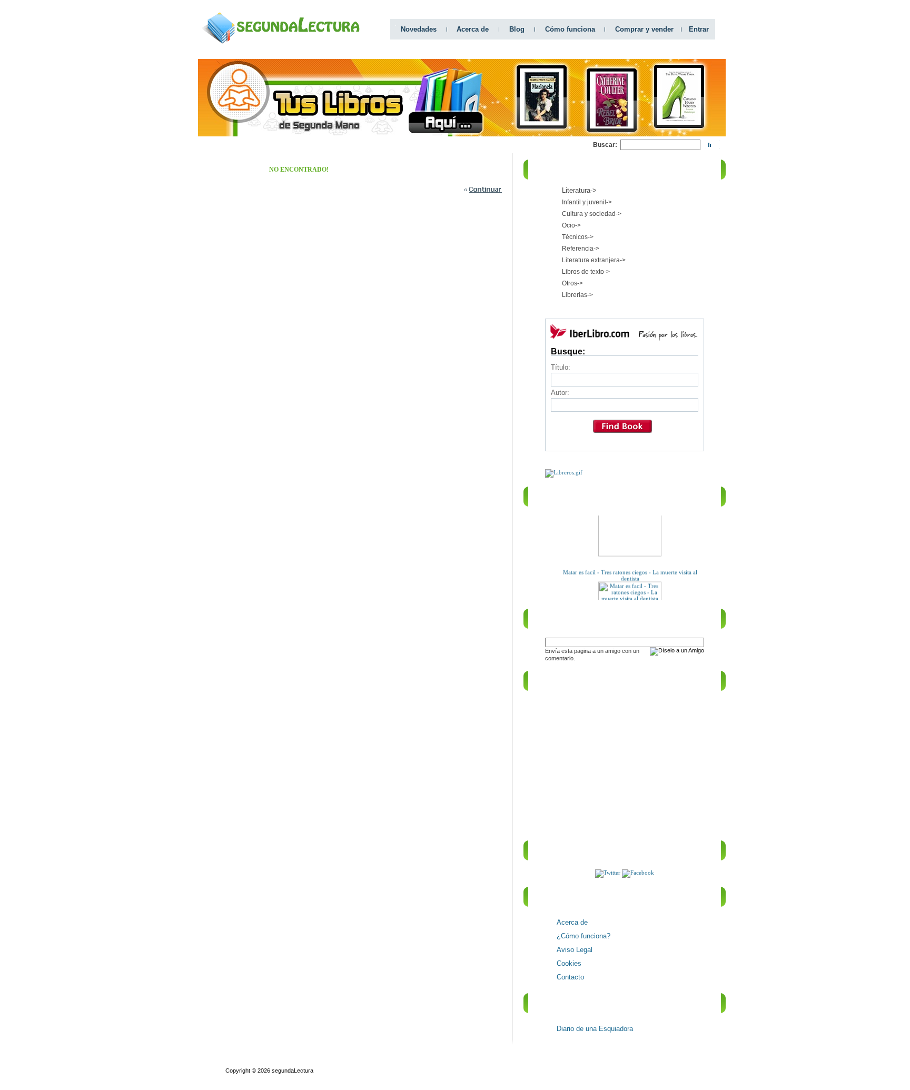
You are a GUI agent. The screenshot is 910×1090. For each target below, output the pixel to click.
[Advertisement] (401, 145)
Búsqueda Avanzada (303, 1061)
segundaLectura (292, 1070)
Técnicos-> (578, 237)
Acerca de (473, 29)
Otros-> (572, 283)
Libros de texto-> (586, 271)
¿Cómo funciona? (583, 936)
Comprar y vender (644, 29)
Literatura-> (579, 190)
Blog (517, 29)
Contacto (570, 977)
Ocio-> (571, 225)
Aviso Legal (574, 950)
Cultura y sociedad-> (591, 213)
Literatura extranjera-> (594, 260)
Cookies (569, 963)
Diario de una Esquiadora (595, 1029)
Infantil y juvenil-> (587, 202)
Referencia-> (580, 248)
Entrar (699, 29)
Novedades (419, 29)
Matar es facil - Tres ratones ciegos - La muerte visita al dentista (629, 569)
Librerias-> (577, 295)
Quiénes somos (245, 1061)
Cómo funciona (570, 29)
